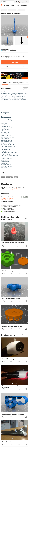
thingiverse (9, 177)
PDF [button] (26, 88)
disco (3, 177)
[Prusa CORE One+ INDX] (14, 75)
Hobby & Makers (12, 10)
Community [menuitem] (24, 5)
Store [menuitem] (12, 5)
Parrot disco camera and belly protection (11, 386)
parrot (15, 177)
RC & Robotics (22, 10)
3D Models (4, 10)
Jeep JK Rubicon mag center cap (12, 326)
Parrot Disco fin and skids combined (13, 441)
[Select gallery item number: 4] (16, 383)
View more (24, 218)
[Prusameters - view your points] (19, 2)
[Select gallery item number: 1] (12, 383)
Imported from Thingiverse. (18, 188)
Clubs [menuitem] (17, 5)
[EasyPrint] (16, 1)
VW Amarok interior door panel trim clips (13, 243)
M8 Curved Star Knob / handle (11, 298)
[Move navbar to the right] (27, 5)
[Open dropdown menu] (26, 13)
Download (15, 62)
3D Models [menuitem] (6, 5)
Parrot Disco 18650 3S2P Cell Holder (13, 414)
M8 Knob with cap (7, 271)
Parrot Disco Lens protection (11, 359)
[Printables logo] (1, 5)
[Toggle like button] (3, 246)
